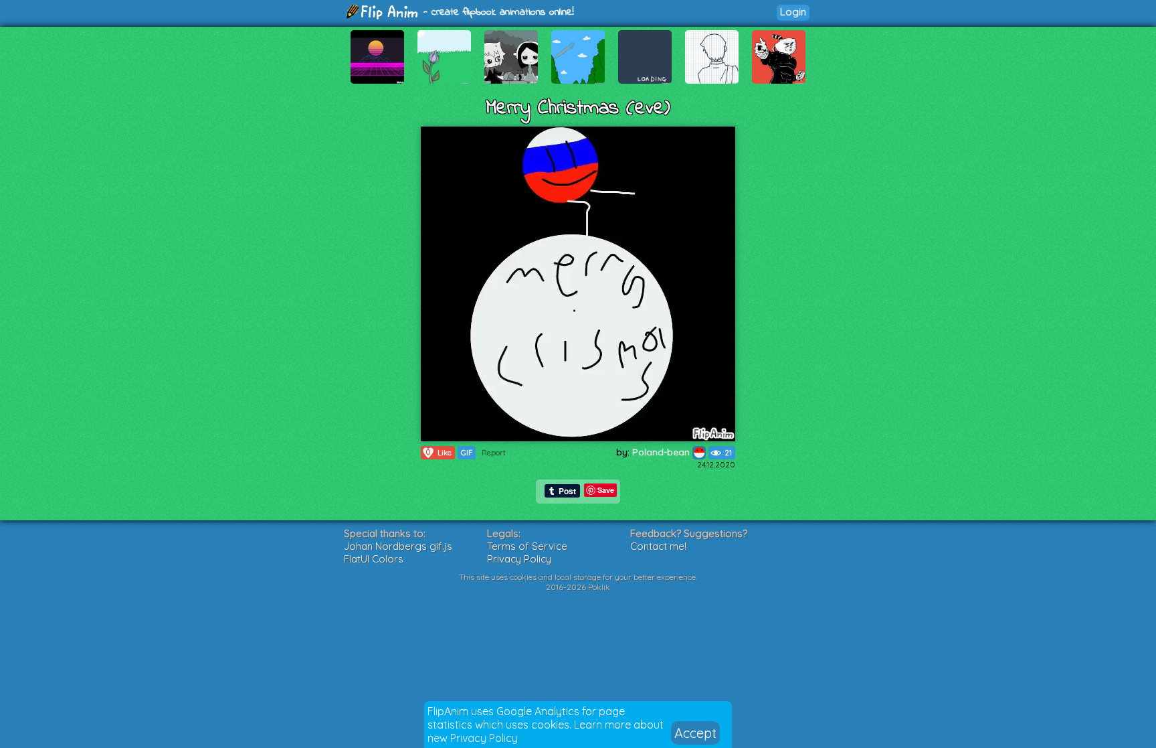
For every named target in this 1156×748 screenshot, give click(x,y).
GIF (466, 452)
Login (793, 11)
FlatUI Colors (373, 558)
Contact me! (658, 546)
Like (439, 452)
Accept (695, 733)
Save (605, 490)
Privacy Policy (484, 738)
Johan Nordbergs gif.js (398, 546)
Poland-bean (662, 452)
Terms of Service (527, 546)
